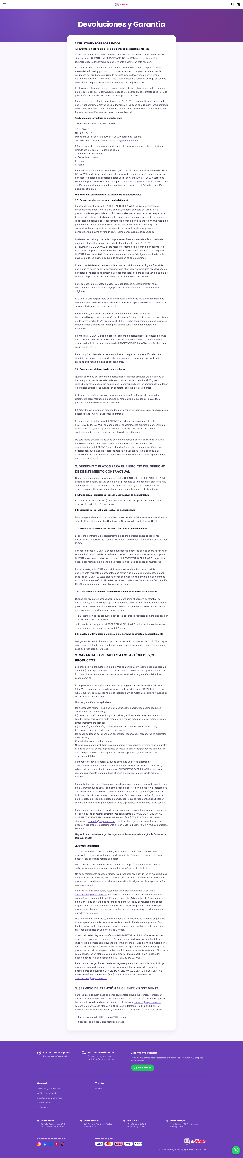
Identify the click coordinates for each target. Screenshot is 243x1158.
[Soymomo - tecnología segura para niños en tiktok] (63, 1144)
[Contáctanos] (236, 1150)
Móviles (98, 1088)
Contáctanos (43, 1102)
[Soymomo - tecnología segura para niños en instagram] (39, 1144)
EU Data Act (43, 1107)
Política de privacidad (47, 1093)
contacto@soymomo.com (124, 140)
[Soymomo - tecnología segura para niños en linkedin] (51, 1144)
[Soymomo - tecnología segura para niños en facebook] (45, 1144)
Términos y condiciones (49, 1088)
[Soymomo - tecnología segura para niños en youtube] (57, 1144)
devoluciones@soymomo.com (91, 894)
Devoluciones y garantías (49, 1098)
